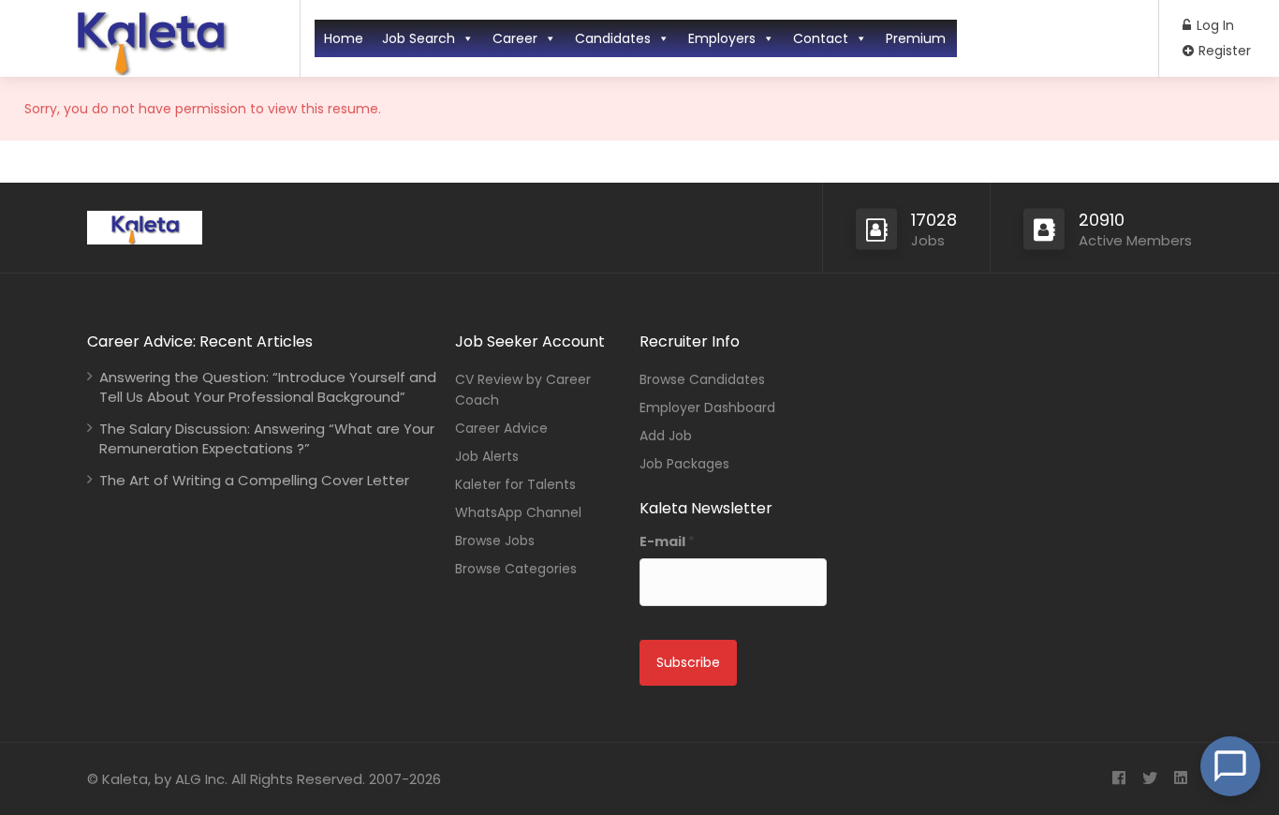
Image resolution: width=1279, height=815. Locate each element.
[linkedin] (1180, 779)
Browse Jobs (495, 540)
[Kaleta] (149, 69)
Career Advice (501, 428)
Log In (1213, 25)
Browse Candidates (702, 379)
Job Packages (684, 463)
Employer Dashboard (707, 407)
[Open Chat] (1230, 766)
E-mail (667, 541)
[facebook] (1118, 779)
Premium (916, 38)
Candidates (613, 38)
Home (343, 38)
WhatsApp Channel (518, 512)
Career (514, 38)
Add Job (666, 435)
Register (1223, 50)
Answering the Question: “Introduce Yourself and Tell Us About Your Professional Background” (267, 387)
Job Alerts (487, 456)
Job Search (418, 38)
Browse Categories (516, 568)
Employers (722, 38)
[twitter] (1149, 779)
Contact (820, 38)
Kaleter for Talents (515, 484)
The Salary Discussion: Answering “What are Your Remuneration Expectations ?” (266, 438)
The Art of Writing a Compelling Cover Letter (254, 480)
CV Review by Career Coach (523, 389)
